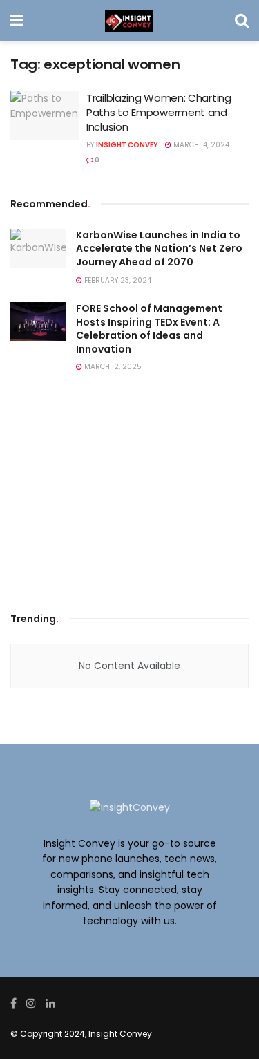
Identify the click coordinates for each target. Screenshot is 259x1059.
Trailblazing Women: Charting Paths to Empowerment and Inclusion (158, 112)
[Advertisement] (129, 496)
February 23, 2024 (116, 280)
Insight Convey (127, 145)
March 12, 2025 (112, 367)
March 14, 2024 (200, 145)
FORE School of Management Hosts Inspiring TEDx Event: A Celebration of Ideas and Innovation (149, 328)
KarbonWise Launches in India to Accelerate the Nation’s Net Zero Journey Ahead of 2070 (159, 248)
